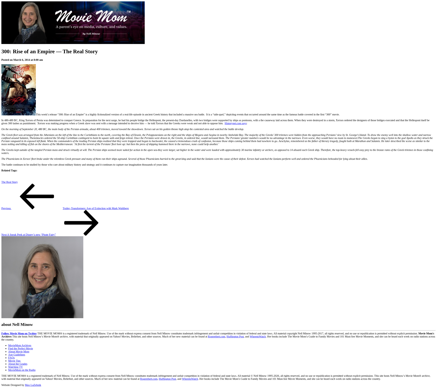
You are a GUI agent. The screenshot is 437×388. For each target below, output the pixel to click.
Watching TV (15, 366)
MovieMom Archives (19, 345)
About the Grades (17, 363)
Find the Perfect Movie (20, 348)
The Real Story (9, 182)
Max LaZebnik (33, 385)
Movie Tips (14, 360)
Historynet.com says (235, 123)
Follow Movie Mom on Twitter (19, 333)
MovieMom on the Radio (22, 370)
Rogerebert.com (216, 336)
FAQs (11, 357)
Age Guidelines (16, 354)
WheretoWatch (258, 336)
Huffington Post (235, 336)
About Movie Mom (18, 351)
